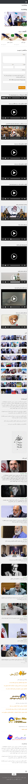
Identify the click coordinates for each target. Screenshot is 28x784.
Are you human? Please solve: (19, 80)
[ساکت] (7, 98)
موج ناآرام (23, 42)
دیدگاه (23, 54)
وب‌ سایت (23, 70)
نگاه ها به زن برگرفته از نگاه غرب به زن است (17, 424)
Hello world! (24, 729)
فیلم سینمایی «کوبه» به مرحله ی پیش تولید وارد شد (16, 709)
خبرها (26, 473)
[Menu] (26, 2)
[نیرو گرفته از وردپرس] (16, 779)
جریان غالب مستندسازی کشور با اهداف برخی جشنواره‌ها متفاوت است (14, 660)
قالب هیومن (8, 779)
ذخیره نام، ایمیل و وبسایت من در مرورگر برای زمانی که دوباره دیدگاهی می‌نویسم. (14, 76)
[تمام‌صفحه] (3, 118)
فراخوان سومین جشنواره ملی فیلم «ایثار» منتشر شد (16, 689)
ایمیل (24, 64)
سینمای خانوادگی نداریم (22, 641)
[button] (14, 112)
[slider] (4, 97)
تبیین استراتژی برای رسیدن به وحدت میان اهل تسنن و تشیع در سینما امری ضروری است (14, 598)
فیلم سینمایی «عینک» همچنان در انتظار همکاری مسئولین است (14, 712)
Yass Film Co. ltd (23, 726)
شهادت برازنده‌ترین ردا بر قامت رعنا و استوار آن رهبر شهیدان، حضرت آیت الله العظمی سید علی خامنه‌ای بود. (14, 412)
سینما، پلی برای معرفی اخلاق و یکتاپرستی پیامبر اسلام (15, 421)
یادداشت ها (22, 473)
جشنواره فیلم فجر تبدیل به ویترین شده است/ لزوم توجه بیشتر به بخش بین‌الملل (14, 618)
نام (13, 64)
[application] (14, 97)
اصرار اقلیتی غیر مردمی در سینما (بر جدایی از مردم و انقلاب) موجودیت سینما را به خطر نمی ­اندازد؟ (14, 417)
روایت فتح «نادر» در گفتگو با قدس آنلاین (18, 579)
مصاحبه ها (25, 539)
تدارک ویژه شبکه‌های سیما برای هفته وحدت (18, 682)
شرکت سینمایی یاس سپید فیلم (21, 703)
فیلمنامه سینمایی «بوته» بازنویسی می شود (18, 706)
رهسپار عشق (9, 42)
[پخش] (25, 98)
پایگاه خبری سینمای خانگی (22, 680)
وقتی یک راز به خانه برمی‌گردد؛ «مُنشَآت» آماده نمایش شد (15, 685)
